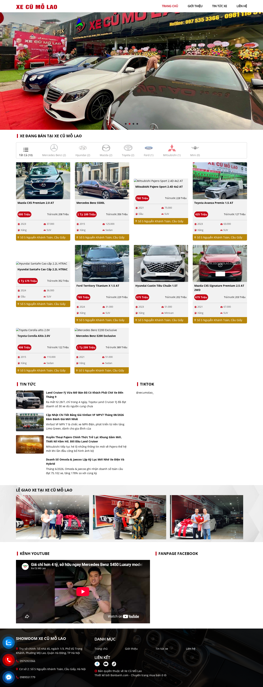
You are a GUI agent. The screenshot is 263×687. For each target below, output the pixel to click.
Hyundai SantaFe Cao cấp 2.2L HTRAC (43, 269)
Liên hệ (190, 648)
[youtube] (105, 664)
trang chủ (170, 6)
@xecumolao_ (145, 392)
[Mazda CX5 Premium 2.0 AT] (43, 180)
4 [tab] (137, 124)
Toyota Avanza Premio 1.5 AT (213, 203)
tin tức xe (219, 6)
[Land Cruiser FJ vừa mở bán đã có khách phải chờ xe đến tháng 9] (30, 400)
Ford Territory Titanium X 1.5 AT (97, 285)
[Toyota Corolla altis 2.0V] (33, 330)
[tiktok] (112, 664)
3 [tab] (133, 124)
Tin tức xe (162, 648)
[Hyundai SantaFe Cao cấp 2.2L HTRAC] (41, 263)
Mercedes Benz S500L (90, 203)
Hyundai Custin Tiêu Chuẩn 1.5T (156, 285)
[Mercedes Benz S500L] (102, 180)
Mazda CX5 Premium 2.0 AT (36, 203)
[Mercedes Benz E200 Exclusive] (96, 330)
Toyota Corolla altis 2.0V (34, 336)
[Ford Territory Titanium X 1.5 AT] (102, 263)
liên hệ (242, 6)
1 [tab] (126, 124)
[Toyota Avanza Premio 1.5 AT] (220, 180)
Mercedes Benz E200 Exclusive (96, 336)
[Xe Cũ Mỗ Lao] (37, 6)
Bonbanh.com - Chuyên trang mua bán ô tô (138, 675)
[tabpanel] (131, 65)
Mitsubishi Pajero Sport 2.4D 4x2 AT (159, 186)
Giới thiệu (131, 648)
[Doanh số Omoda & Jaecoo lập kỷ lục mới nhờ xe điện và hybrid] (30, 466)
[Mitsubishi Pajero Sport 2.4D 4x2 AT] (158, 180)
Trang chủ (101, 648)
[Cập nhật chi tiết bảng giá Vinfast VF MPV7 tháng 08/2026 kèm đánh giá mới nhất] (30, 422)
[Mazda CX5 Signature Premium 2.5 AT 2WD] (220, 263)
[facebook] (99, 664)
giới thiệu (195, 6)
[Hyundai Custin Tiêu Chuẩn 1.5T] (161, 263)
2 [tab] (130, 124)
